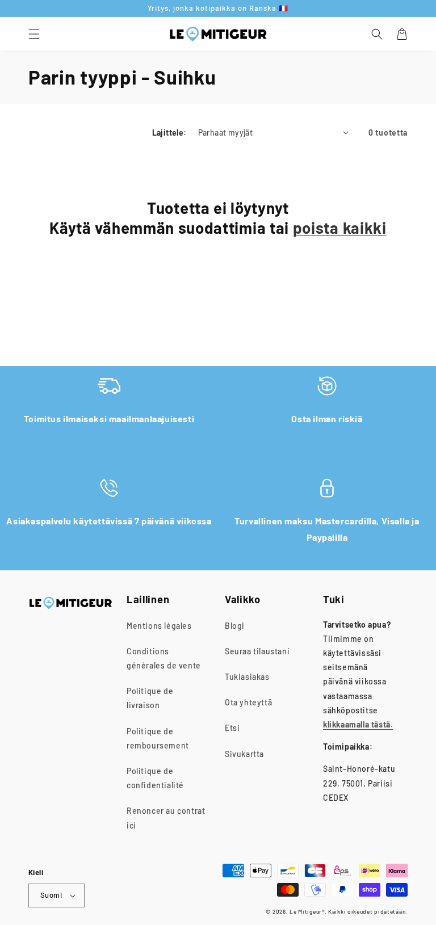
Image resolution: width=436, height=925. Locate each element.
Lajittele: (169, 132)
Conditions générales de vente (164, 658)
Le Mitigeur (306, 911)
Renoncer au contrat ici (166, 818)
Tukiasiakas (247, 677)
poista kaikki (340, 227)
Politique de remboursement (158, 738)
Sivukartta (244, 754)
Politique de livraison (150, 698)
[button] (34, 34)
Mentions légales (159, 625)
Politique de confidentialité (155, 778)
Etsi (232, 728)
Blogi (235, 625)
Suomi (51, 894)
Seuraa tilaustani (257, 651)
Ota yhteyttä (248, 702)
